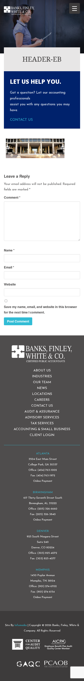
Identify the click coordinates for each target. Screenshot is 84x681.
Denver (43, 531)
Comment (12, 197)
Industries (42, 376)
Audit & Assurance (42, 411)
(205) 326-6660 (47, 508)
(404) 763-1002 (47, 470)
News (42, 388)
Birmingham (43, 492)
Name (9, 250)
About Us (42, 370)
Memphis (43, 569)
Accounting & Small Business (42, 429)
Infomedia (20, 625)
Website (10, 284)
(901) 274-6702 (47, 586)
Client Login (42, 435)
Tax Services (42, 423)
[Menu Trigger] (74, 8)
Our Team (42, 382)
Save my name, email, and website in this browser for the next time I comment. (40, 309)
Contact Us (21, 120)
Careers (42, 400)
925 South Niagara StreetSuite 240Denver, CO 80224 (43, 542)
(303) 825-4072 (47, 553)
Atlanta (42, 453)
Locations (42, 394)
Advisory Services (42, 417)
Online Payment (42, 481)
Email (9, 267)
